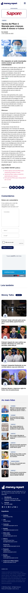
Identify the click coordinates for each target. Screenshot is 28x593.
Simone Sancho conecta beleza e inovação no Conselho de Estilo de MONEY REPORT (18, 474)
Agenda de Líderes (15, 461)
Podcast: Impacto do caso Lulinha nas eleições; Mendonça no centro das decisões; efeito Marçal (13, 343)
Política (4, 20)
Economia (13, 415)
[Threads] (7, 507)
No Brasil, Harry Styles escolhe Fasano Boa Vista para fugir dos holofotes (18, 455)
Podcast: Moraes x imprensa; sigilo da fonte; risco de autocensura (13, 389)
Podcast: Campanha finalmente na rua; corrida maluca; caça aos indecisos (13, 366)
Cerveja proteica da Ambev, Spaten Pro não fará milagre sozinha (17, 418)
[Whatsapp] (17, 507)
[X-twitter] (11, 507)
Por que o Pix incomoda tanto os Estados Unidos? (17, 463)
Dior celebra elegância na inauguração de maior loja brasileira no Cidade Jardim (17, 428)
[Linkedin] (2, 507)
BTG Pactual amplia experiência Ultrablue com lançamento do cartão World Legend (18, 446)
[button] (10, 187)
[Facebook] (9, 507)
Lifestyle (13, 424)
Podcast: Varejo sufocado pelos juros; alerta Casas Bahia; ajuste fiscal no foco (13, 321)
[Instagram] (4, 507)
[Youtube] (15, 507)
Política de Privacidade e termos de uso (10, 588)
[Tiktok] (13, 507)
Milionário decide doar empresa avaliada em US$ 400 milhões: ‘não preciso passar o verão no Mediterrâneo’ (18, 409)
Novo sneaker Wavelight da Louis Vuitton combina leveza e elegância (18, 437)
